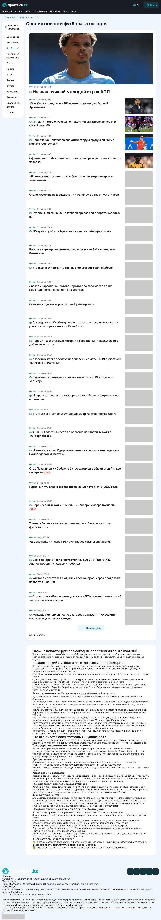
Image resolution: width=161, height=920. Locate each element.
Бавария (84, 883)
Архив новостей (37, 634)
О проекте (7, 889)
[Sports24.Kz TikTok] (149, 871)
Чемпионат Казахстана (13, 55)
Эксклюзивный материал (45, 825)
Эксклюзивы (40, 11)
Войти (153, 4)
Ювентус (93, 883)
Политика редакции (144, 889)
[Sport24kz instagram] (155, 871)
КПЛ (28, 11)
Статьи (10, 112)
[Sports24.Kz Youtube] (143, 871)
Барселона (16, 883)
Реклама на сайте (66, 889)
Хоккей (10, 68)
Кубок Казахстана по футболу (47, 673)
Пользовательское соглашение (92, 889)
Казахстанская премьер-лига (47, 668)
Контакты (18, 889)
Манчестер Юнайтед (33, 883)
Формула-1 (12, 97)
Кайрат (6, 883)
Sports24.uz (17, 891)
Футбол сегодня (58, 11)
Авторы (6, 891)
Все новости (13, 36)
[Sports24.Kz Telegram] (136, 871)
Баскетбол (12, 91)
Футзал (10, 85)
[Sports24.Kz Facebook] (130, 871)
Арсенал (74, 883)
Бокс (9, 63)
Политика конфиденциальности (40, 889)
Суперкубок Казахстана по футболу (50, 679)
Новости (7, 11)
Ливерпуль (50, 883)
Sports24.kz (10, 17)
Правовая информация (122, 889)
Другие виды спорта (14, 104)
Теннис (10, 80)
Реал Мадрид (63, 883)
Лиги (73, 11)
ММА (9, 74)
